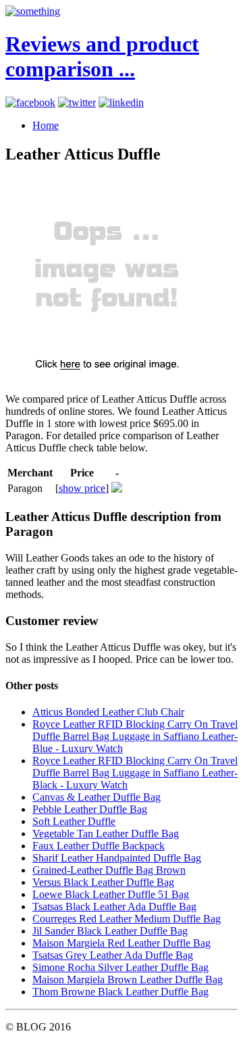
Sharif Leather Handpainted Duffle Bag (116, 858)
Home (45, 125)
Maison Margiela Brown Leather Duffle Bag (127, 979)
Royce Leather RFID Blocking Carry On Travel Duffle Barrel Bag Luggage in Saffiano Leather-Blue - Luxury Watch (135, 736)
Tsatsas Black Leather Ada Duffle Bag (114, 906)
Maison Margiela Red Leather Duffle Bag (121, 943)
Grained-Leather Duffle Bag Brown (109, 870)
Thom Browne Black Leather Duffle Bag (120, 991)
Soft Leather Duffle (73, 821)
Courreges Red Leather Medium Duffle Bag (126, 918)
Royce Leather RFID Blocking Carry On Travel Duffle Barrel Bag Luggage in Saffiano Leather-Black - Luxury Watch (135, 773)
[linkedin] (121, 102)
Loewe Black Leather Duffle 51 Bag (110, 894)
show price (82, 488)
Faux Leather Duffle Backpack (98, 845)
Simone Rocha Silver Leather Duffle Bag (120, 967)
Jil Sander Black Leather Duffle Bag (110, 931)
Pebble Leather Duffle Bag (89, 809)
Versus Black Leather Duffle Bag (103, 882)
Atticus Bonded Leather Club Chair (108, 712)
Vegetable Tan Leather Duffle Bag (105, 833)
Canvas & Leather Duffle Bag (96, 797)
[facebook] (30, 102)
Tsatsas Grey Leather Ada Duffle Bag (112, 955)
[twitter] (77, 102)
